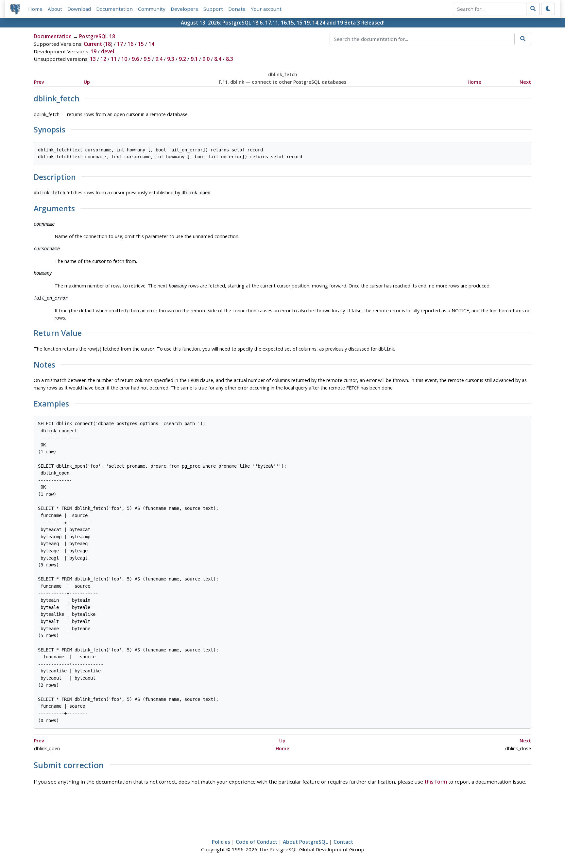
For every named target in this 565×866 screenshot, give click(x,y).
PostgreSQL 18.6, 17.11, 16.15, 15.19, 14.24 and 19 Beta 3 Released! (303, 22)
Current (93, 44)
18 (108, 44)
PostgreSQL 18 (97, 36)
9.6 (135, 59)
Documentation (114, 9)
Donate (237, 9)
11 (114, 59)
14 (151, 44)
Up (87, 82)
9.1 (194, 59)
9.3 (170, 59)
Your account (266, 9)
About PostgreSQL (305, 842)
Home (35, 9)
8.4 (217, 59)
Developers (184, 9)
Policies (221, 842)
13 (93, 59)
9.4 (159, 59)
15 (141, 44)
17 (120, 44)
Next (525, 82)
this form (435, 781)
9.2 (182, 59)
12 (103, 59)
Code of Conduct (256, 842)
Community (151, 9)
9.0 (206, 59)
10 (124, 59)
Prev (39, 82)
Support (213, 9)
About (55, 9)
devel (107, 51)
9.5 (147, 59)
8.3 (229, 59)
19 (93, 51)
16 (130, 44)
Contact (343, 842)
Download (79, 9)
